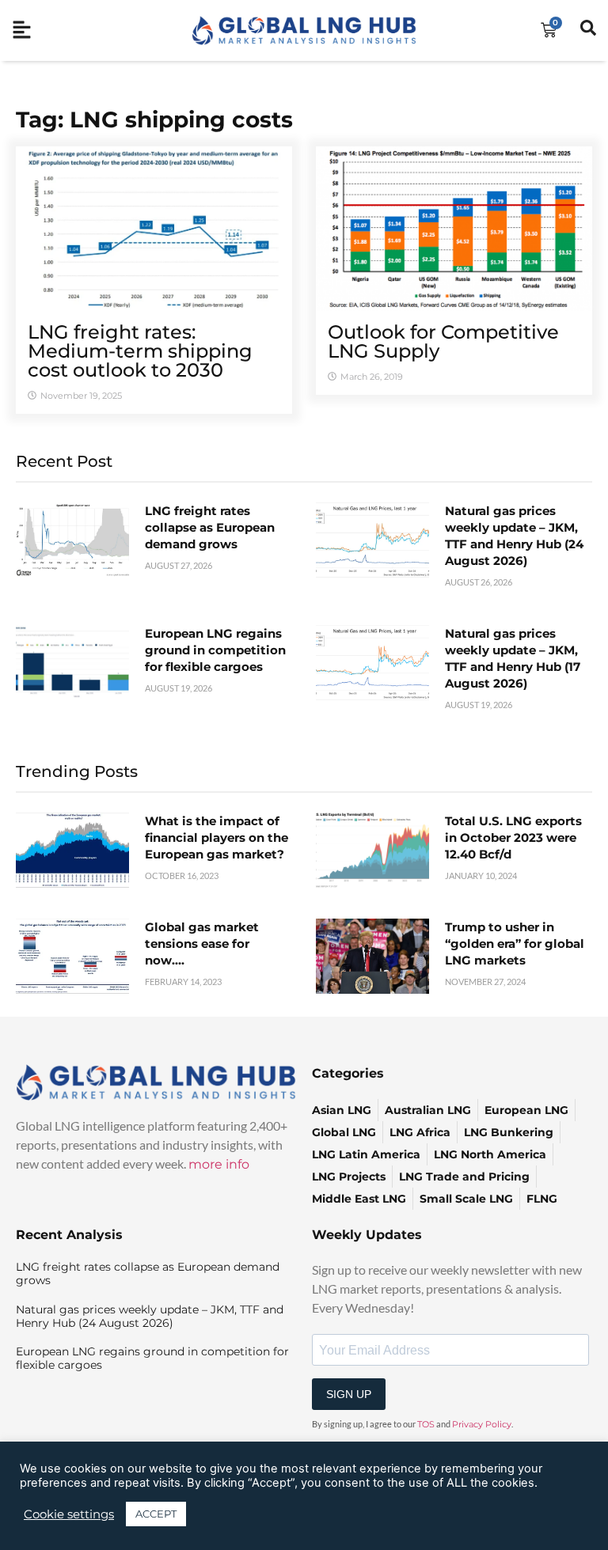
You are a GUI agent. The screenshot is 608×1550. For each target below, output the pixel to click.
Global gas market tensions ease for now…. (202, 943)
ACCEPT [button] (156, 1513)
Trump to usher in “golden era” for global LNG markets (514, 943)
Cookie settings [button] (69, 1514)
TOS (426, 1424)
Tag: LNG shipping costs (154, 119)
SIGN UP (348, 1394)
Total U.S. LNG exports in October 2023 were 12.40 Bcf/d (513, 837)
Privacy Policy (481, 1424)
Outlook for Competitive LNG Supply (443, 341)
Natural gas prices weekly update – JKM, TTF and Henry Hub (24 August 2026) (149, 1316)
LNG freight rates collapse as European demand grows (210, 527)
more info (218, 1164)
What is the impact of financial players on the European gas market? (216, 837)
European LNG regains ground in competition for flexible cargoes (215, 650)
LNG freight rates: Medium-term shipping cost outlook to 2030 (140, 350)
